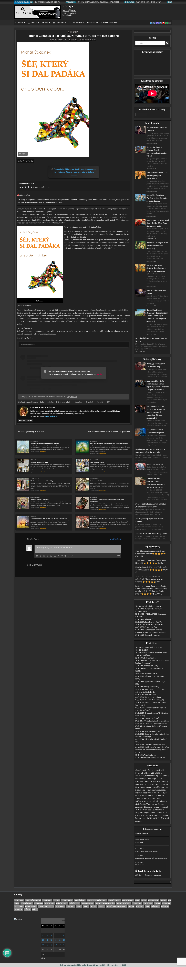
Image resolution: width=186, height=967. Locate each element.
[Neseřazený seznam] (55, 555)
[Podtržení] (44, 555)
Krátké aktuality (61, 903)
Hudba (17, 903)
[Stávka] (47, 555)
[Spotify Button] (166, 23)
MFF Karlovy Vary (88, 903)
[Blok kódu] (62, 555)
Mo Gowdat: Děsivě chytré (98, 481)
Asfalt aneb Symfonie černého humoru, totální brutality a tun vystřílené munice (152, 749)
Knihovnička (74, 32)
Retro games (60, 906)
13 (55, 940)
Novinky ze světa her (124, 903)
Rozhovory (70, 906)
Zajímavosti (155, 906)
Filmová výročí (80, 900)
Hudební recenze (26, 903)
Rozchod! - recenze (152, 635)
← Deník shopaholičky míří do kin (29, 432)
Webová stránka (26, 420)
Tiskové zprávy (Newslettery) (116, 906)
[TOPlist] (18, 919)
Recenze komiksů (30, 906)
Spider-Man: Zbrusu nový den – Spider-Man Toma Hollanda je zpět (158, 223)
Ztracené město (151, 627)
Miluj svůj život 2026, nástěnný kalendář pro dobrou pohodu (109, 443)
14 (59, 940)
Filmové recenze (127, 900)
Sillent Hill (149, 619)
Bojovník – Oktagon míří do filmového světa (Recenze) (157, 246)
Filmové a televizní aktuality (96, 900)
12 (51, 940)
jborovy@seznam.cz (153, 875)
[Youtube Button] (163, 23)
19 (51, 945)
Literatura (59, 23)
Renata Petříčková (57, 40)
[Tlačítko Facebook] (154, 23)
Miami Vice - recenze (152, 606)
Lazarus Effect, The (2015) (154, 758)
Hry (46, 23)
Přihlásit (138, 833)
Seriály (34, 23)
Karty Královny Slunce (97, 462)
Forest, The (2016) (152, 718)
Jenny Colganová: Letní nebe (39, 499)
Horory (163, 900)
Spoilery (101, 906)
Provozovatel (92, 23)
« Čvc (43, 958)
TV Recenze (139, 906)
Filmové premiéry (114, 900)
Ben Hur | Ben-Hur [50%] (154, 700)
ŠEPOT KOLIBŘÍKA (155, 464)
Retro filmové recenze (46, 906)
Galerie (143, 900)
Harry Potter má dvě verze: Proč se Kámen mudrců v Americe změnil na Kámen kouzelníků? (156, 412)
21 (60, 945)
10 (43, 940)
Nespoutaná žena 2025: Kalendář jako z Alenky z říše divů (108, 518)
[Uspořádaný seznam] (51, 555)
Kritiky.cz (69, 6)
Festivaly (57, 900)
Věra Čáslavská (150, 755)
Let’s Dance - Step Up (153, 622)
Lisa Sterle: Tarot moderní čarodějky (41, 481)
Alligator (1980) (151, 674)
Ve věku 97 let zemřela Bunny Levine (151, 534)
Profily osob (137, 903)
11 (47, 940)
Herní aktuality (153, 900)
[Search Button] (169, 23)
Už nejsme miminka (152, 697)
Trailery (131, 906)
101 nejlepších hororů (33, 900)
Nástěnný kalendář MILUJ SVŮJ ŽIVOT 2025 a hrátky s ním (48, 518)
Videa (147, 906)
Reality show (148, 903)
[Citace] (58, 555)
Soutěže (86, 906)
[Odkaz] (65, 555)
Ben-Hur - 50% (150, 695)
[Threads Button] (157, 23)
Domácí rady (47, 900)
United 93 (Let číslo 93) (154, 624)
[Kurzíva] (40, 555)
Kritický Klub (49, 903)
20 (56, 945)
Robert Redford (150, 658)
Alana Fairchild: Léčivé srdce (39, 462)
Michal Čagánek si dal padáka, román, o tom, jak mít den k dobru (73, 36)
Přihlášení (116, 539)
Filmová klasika (67, 900)
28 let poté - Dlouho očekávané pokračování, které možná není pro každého (149, 579)
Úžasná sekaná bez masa (155, 744)
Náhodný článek (110, 23)
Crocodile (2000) (151, 666)
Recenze (157, 903)
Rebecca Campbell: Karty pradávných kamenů (44, 443)
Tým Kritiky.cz (78, 23)
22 (64, 945)
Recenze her (166, 903)
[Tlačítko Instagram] (160, 23)
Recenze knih (19, 906)
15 (64, 940)
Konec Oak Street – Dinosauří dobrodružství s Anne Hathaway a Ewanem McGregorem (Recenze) (157, 316)
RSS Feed (139, 842)
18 (47, 945)
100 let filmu (19, 900)
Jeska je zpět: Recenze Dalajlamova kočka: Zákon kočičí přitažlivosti (107, 500)
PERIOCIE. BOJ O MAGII (146, 776)
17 (43, 945)
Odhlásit (145, 833)
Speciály (93, 906)
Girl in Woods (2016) (153, 731)
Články (34, 909)
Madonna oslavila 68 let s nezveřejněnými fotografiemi (157, 175)
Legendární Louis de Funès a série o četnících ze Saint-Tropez (157, 198)
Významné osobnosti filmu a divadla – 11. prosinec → (110, 432)
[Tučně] (37, 555)
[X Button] (151, 23)
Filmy (20, 23)
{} (69, 556)
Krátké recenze (74, 903)
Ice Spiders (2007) (151, 687)
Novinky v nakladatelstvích (105, 903)
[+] (72, 556)
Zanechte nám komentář (88, 40)
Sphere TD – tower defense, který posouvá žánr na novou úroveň (157, 268)
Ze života (27, 909)
